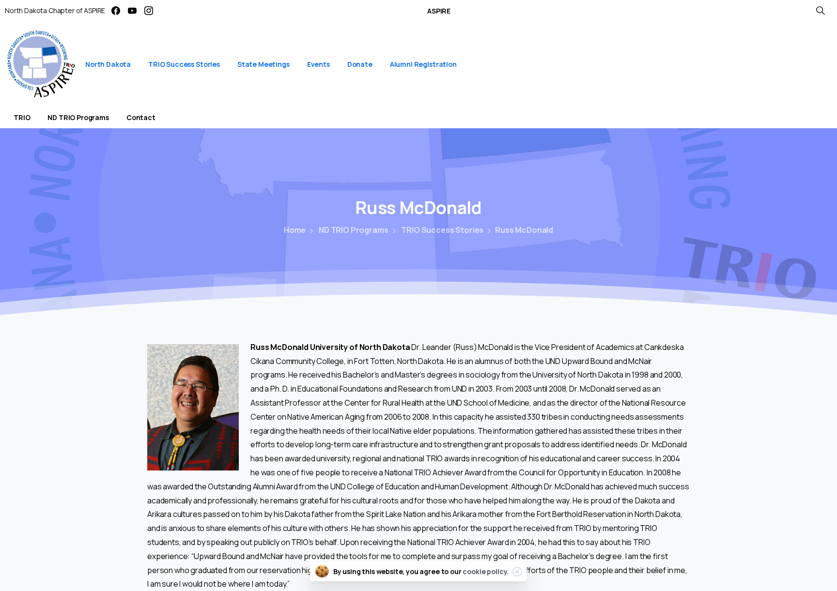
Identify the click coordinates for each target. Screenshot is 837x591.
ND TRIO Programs (353, 230)
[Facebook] (116, 10)
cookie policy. (486, 571)
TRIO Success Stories (442, 230)
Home (295, 230)
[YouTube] (132, 10)
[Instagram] (148, 10)
